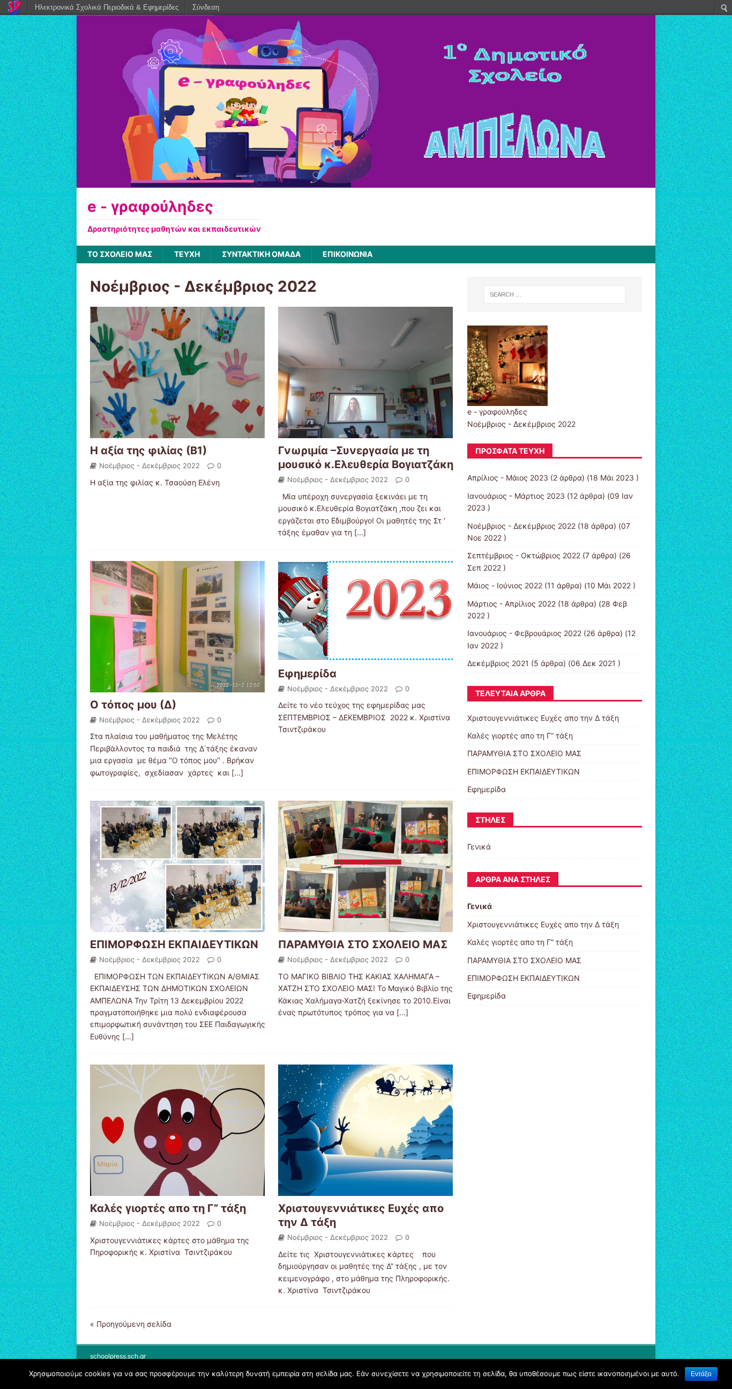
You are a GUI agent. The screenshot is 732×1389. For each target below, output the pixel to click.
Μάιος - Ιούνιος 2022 (504, 585)
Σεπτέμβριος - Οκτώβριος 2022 (523, 555)
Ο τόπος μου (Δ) (133, 704)
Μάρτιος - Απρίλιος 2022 (511, 603)
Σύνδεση (205, 7)
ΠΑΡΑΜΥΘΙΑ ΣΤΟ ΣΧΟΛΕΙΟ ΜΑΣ (362, 944)
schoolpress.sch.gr (118, 1356)
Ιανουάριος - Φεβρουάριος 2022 (524, 633)
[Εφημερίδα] (365, 654)
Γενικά (479, 846)
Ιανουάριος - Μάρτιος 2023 (516, 495)
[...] (360, 532)
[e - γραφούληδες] (366, 182)
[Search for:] (554, 294)
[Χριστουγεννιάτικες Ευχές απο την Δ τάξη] (365, 1189)
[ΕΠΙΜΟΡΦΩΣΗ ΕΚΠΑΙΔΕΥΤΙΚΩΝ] (177, 925)
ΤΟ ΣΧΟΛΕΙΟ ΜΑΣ (119, 253)
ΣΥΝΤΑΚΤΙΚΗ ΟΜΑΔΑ (261, 253)
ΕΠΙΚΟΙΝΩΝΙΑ (347, 253)
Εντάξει (701, 1374)
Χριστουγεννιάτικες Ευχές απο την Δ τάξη (543, 717)
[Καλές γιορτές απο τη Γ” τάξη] (177, 1189)
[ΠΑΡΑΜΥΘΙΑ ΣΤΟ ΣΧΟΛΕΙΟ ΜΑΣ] (365, 925)
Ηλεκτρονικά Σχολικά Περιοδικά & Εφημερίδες (106, 7)
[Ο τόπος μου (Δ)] (177, 685)
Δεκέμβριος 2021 (498, 663)
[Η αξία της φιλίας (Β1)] (177, 432)
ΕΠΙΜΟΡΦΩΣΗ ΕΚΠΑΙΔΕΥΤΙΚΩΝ (174, 944)
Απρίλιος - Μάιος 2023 (507, 477)
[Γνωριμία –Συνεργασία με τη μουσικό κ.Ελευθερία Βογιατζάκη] (365, 432)
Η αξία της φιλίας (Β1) (148, 450)
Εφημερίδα (307, 673)
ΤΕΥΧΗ (187, 253)
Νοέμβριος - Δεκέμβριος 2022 (149, 465)
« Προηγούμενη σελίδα (130, 1323)
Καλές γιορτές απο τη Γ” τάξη (168, 1208)
